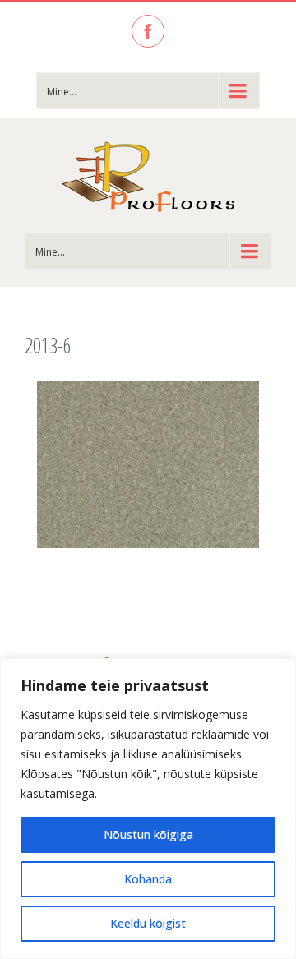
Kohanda (148, 879)
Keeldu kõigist (148, 923)
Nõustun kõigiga (148, 834)
